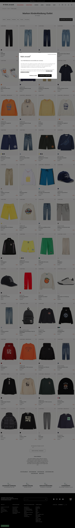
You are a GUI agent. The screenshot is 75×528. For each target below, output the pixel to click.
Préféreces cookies (33, 75)
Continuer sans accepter (52, 54)
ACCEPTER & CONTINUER (44, 75)
